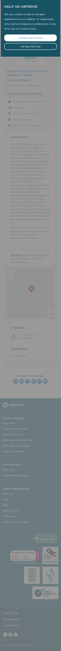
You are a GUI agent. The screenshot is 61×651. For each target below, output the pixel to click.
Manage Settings (31, 46)
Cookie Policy (28, 28)
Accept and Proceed (31, 37)
